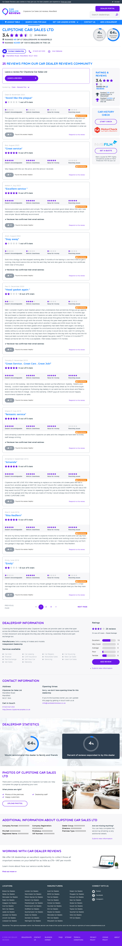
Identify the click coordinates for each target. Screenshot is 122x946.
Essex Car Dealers (8, 900)
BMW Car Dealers (53, 894)
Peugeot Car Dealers (77, 894)
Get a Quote (106, 151)
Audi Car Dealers (53, 891)
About (117, 937)
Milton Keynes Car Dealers (34, 897)
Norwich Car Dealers (32, 900)
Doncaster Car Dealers (10, 897)
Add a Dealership (108, 22)
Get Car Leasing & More (64, 22)
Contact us (89, 22)
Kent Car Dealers (8, 909)
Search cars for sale (35, 22)
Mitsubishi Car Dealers (55, 921)
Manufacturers (55, 886)
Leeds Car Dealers (8, 912)
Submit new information (102, 668)
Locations (7, 886)
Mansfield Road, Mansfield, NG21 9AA (21, 56)
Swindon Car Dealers (32, 918)
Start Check (106, 122)
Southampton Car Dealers (34, 912)
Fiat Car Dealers (52, 897)
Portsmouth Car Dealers (33, 906)
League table (13, 22)
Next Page (82, 607)
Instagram (99, 899)
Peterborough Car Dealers (34, 903)
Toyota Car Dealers (76, 909)
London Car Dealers (31, 891)
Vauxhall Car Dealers (77, 912)
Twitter (98, 891)
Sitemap (68, 937)
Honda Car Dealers (53, 903)
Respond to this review (77, 134)
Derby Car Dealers (8, 894)
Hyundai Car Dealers (54, 906)
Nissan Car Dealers (76, 891)
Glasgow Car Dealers (9, 903)
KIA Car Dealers (52, 909)
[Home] (12, 11)
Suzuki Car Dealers (76, 906)
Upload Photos (14, 803)
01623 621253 (38, 51)
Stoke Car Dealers (31, 915)
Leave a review (15, 78)
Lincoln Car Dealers (9, 918)
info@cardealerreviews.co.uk (54, 703)
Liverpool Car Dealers (9, 921)
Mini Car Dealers (52, 918)
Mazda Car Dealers (53, 912)
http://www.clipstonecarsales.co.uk (16, 709)
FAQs (61, 937)
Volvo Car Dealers (75, 915)
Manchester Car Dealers (33, 894)
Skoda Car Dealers (76, 903)
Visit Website (57, 51)
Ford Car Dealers (53, 900)
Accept (117, 1)
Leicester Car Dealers (9, 915)
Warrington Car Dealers (33, 921)
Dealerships (26, 937)
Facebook (99, 895)
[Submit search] (117, 14)
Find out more (66, 1)
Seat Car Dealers (75, 900)
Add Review (105, 662)
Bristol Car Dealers (8, 891)
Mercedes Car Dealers (54, 915)
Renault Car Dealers (77, 897)
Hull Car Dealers (7, 906)
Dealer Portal (107, 9)
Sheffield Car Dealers (32, 909)
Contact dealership (16, 51)
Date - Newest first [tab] (19, 87)
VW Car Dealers (75, 918)
